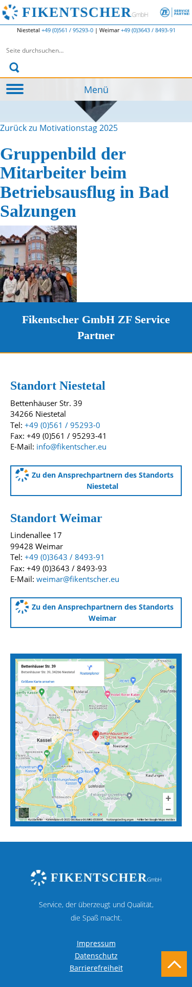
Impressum (96, 943)
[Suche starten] (14, 67)
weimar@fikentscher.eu (77, 579)
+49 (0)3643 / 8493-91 (148, 30)
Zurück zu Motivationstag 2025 (59, 127)
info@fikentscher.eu (71, 446)
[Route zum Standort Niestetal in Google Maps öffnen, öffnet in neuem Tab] (96, 739)
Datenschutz (96, 955)
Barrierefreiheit (96, 968)
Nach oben (174, 964)
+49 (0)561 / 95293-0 (68, 30)
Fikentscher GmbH (105, 12)
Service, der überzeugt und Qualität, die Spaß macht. (96, 911)
